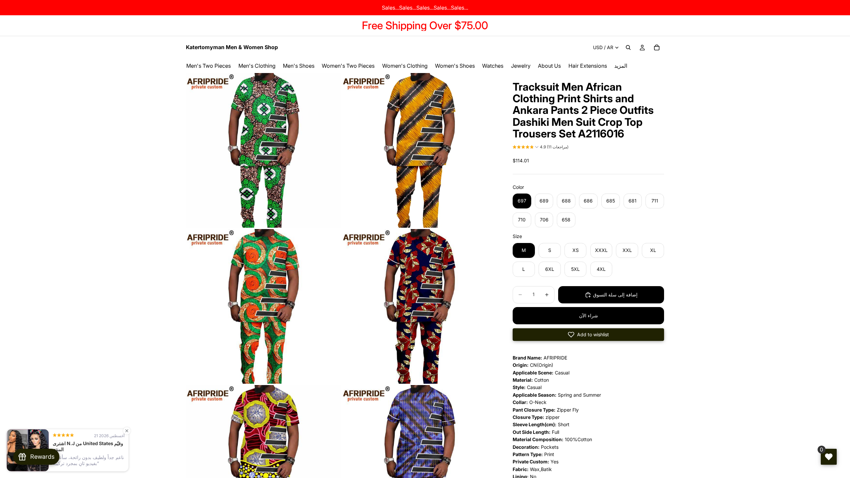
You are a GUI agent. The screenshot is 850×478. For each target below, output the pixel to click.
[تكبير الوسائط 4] (419, 306)
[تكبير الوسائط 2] (419, 150)
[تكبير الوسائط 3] (263, 306)
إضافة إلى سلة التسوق (615, 294)
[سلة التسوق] (656, 47)
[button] (540, 148)
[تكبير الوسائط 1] (263, 150)
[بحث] (628, 47)
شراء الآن (588, 315)
